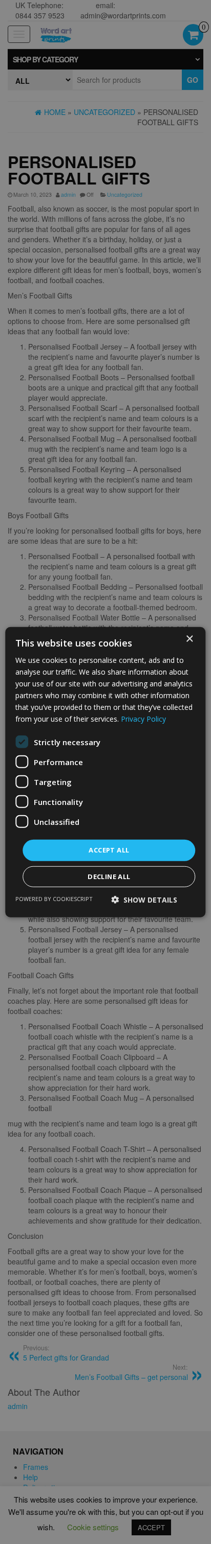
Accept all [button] (109, 850)
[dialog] (105, 772)
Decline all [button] (109, 876)
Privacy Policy (143, 719)
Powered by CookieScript (54, 899)
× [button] (189, 638)
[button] (144, 900)
